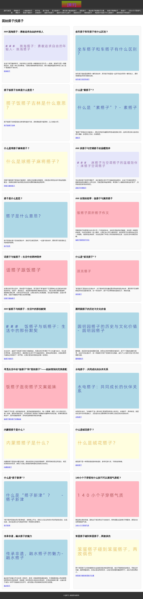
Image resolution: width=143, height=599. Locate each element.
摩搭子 (17, 13)
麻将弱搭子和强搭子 (124, 13)
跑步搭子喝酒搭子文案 (96, 10)
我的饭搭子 (88, 13)
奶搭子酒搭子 (27, 13)
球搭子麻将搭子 (9, 186)
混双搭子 (83, 10)
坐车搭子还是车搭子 (82, 79)
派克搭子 (78, 294)
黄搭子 (123, 10)
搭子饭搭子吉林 (9, 125)
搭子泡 (37, 10)
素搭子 (77, 138)
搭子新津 (7, 525)
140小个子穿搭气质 (82, 525)
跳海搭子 (7, 71)
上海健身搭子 (27, 10)
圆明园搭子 (79, 358)
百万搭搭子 (56, 10)
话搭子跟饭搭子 (9, 298)
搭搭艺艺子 (77, 13)
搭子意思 (7, 246)
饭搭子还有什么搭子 (64, 13)
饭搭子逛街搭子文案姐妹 (12, 419)
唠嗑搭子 (17, 10)
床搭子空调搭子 (80, 188)
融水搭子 (7, 586)
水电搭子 (78, 417)
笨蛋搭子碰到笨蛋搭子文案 (84, 575)
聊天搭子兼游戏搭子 (70, 10)
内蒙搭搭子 (8, 467)
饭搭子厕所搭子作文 (82, 240)
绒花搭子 (78, 465)
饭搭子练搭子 (49, 13)
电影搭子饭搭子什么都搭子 (104, 13)
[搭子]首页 (7, 10)
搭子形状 (46, 10)
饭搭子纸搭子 (8, 358)
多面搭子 (38, 13)
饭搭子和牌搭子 (112, 10)
